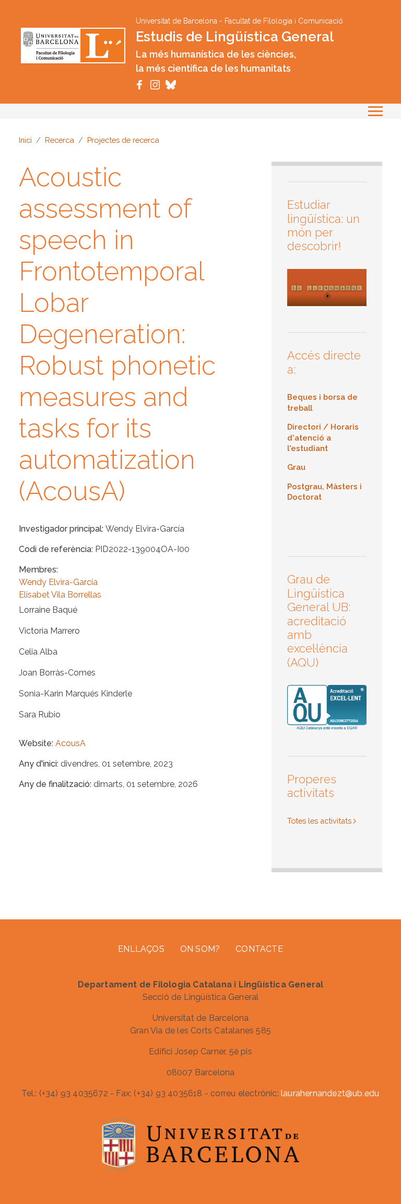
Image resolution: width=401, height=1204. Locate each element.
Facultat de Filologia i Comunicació (284, 21)
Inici (25, 140)
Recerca (59, 140)
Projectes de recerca (123, 140)
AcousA (70, 743)
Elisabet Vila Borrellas (60, 595)
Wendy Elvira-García (58, 582)
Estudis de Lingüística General (235, 36)
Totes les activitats (319, 820)
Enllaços (141, 949)
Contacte (259, 949)
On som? (200, 949)
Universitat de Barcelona (176, 21)
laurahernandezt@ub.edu (330, 1093)
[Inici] (73, 45)
